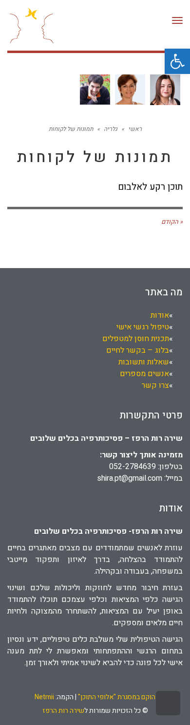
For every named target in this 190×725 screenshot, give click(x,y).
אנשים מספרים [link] (144, 374)
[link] (177, 61)
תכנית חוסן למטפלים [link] (135, 338)
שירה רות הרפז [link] (63, 711)
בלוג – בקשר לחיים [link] (137, 350)
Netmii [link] (44, 697)
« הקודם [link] (172, 221)
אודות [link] (160, 315)
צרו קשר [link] (155, 385)
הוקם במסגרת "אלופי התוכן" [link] (116, 697)
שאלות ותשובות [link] (143, 362)
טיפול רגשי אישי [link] (142, 327)
